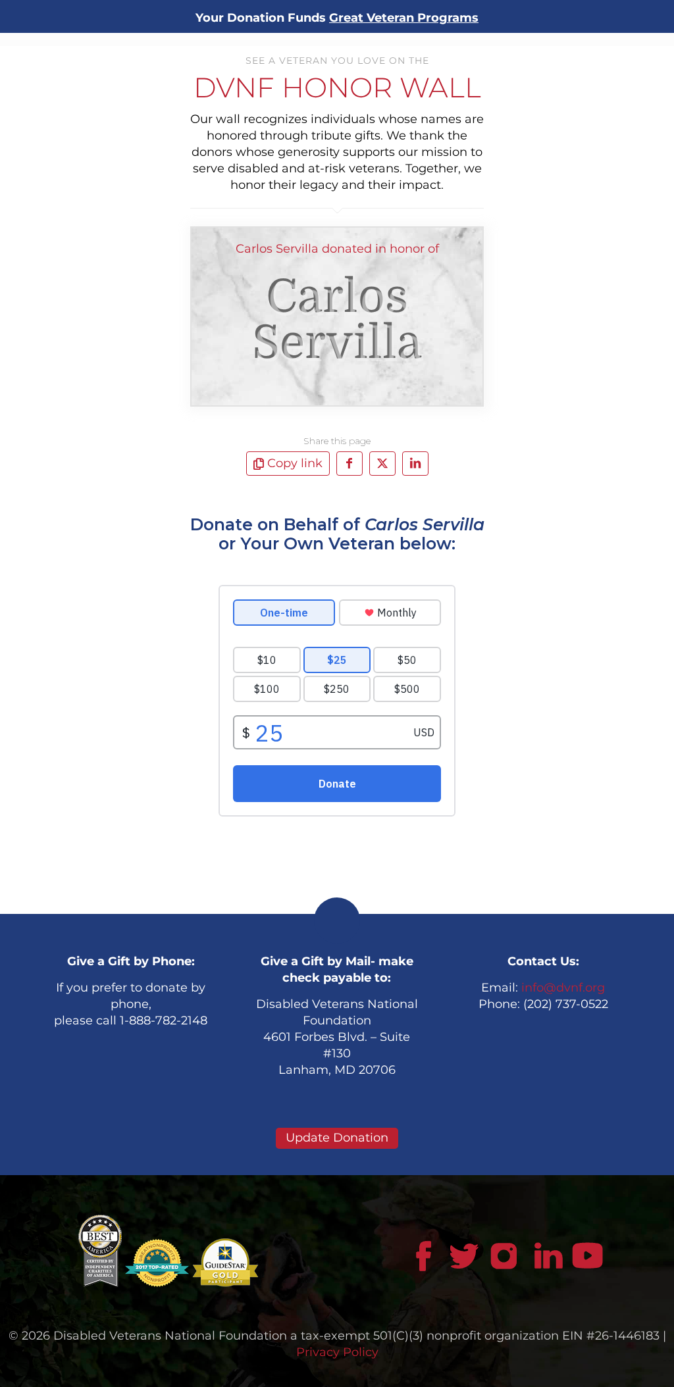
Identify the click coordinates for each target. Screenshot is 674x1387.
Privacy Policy (337, 1352)
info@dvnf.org (563, 987)
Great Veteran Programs (404, 18)
